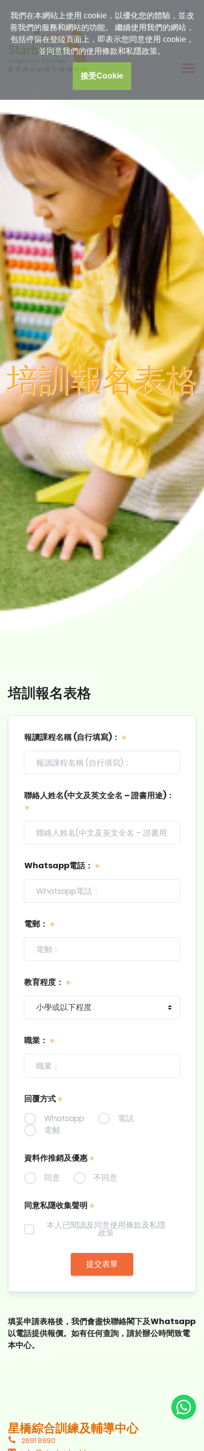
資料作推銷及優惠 (56, 1158)
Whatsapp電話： (59, 865)
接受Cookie (102, 76)
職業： (37, 1040)
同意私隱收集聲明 (56, 1205)
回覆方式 (40, 1098)
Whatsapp (64, 1119)
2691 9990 (38, 1441)
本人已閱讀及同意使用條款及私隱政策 (106, 1229)
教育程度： (44, 982)
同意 (52, 1178)
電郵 (52, 1130)
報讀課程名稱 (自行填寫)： (72, 737)
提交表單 (102, 1264)
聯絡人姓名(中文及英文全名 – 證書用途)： (99, 795)
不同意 (105, 1178)
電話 (126, 1119)
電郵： (37, 923)
